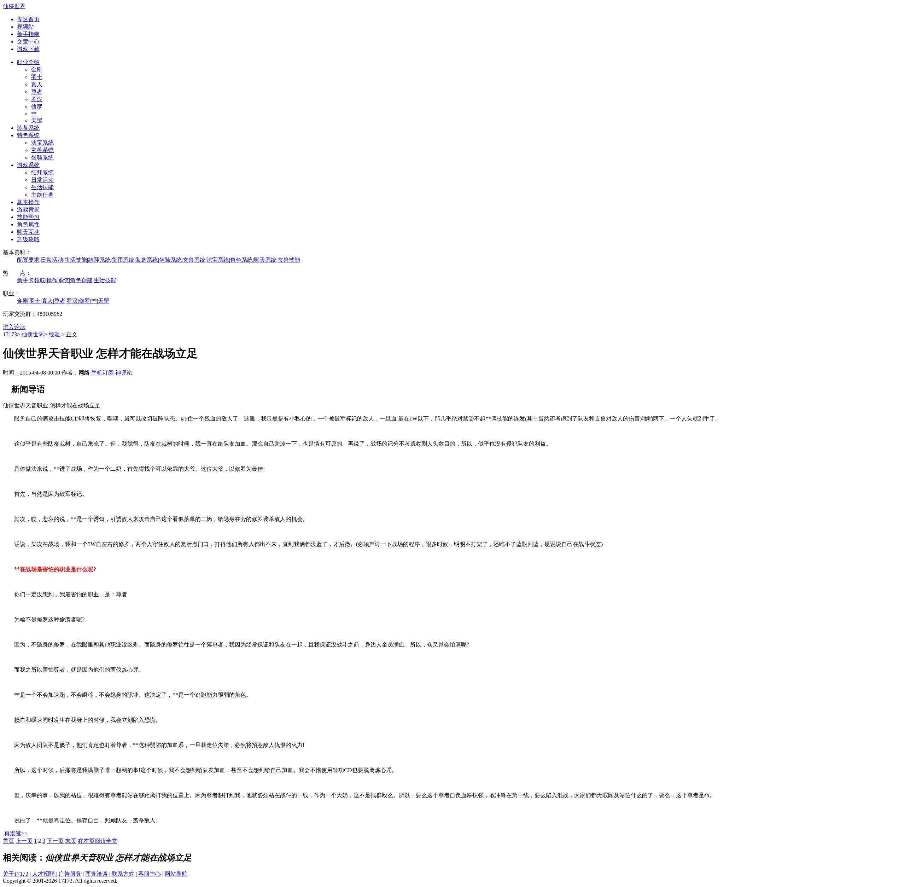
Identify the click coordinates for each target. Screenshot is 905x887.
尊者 (36, 92)
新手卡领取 (31, 280)
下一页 (55, 841)
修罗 (36, 107)
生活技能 (42, 187)
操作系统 (57, 280)
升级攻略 (28, 239)
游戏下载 (28, 49)
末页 (70, 841)
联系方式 (123, 874)
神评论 (123, 373)
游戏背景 (28, 210)
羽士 (36, 77)
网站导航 (176, 874)
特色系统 (28, 135)
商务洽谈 (96, 874)
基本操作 (28, 202)
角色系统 (241, 260)
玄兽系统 (42, 150)
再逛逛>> (16, 833)
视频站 (25, 27)
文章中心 (28, 42)
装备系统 (28, 128)
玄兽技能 (289, 260)
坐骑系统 (42, 158)
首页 (8, 841)
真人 (36, 84)
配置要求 (28, 260)
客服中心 (149, 874)
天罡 (36, 120)
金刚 (36, 69)
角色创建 (81, 280)
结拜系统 (42, 172)
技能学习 (28, 217)
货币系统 (123, 260)
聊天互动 (28, 232)
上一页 (24, 841)
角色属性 (28, 224)
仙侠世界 (14, 6)
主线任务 (42, 195)
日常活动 (42, 180)
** (34, 114)
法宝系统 (42, 143)
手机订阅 (102, 373)
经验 (54, 334)
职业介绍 (28, 62)
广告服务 (70, 874)
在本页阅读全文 (97, 841)
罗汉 (36, 99)
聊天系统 (265, 260)
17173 (10, 334)
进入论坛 (14, 327)
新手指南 (28, 34)
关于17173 (15, 874)
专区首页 (28, 19)
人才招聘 (43, 874)
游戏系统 (28, 165)
